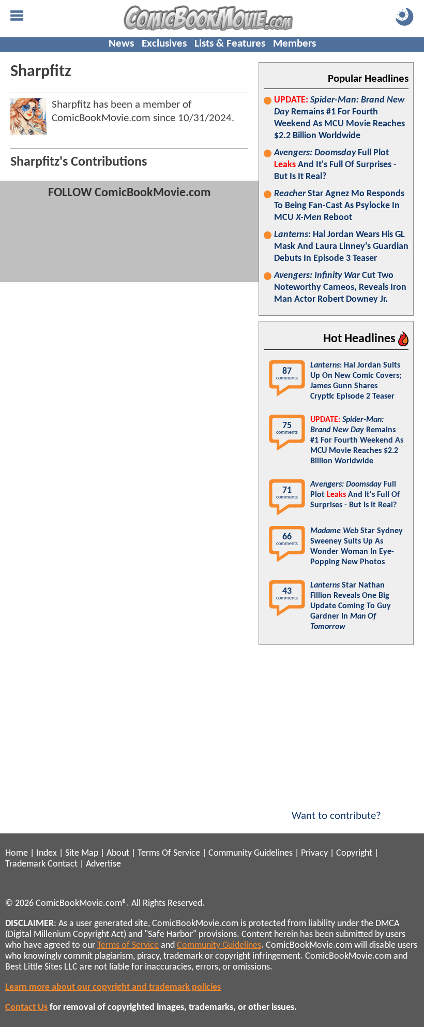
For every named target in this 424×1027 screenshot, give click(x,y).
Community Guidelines (250, 853)
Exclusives (164, 43)
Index (46, 853)
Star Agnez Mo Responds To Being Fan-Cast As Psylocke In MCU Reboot (339, 206)
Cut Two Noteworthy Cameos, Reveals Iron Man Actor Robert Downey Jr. (340, 287)
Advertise (103, 864)
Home (16, 853)
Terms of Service (128, 945)
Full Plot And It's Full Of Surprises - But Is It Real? (335, 165)
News (121, 43)
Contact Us (26, 1007)
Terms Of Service (169, 853)
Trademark (25, 864)
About (118, 853)
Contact (63, 864)
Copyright (354, 853)
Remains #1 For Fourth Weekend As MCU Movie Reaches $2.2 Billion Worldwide (339, 118)
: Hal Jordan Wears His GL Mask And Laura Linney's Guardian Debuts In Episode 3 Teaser (341, 246)
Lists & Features (229, 43)
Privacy (314, 853)
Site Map (81, 853)
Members (294, 43)
